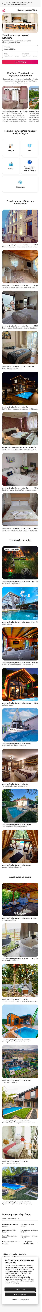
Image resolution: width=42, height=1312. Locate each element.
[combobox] (20, 49)
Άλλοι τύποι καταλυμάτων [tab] (11, 1218)
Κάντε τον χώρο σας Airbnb (27, 10)
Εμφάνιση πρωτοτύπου (18, 4)
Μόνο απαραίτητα (20, 1294)
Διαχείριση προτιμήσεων (20, 1299)
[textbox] (11, 56)
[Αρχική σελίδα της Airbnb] (3, 10)
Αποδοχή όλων (20, 1289)
